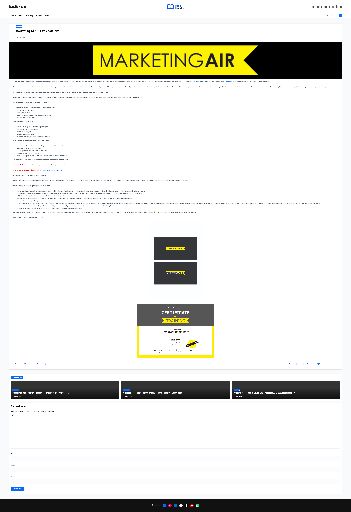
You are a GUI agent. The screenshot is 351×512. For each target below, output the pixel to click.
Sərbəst (47, 16)
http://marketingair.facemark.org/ (52, 170)
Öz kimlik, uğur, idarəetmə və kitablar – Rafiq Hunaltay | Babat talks (152, 393)
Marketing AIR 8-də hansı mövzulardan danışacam (32, 364)
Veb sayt (13, 476)
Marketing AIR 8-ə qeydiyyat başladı (54, 165)
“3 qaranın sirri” (228, 82)
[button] (331, 16)
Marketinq (29, 16)
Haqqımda (12, 16)
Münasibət (39, 16)
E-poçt (13, 465)
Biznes (21, 16)
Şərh (12, 416)
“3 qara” (195, 82)
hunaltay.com (17, 6)
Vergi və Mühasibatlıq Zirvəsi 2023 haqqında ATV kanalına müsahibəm (264, 393)
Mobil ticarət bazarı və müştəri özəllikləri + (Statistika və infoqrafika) (312, 364)
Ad (12, 454)
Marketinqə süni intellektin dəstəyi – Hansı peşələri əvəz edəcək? (41, 393)
